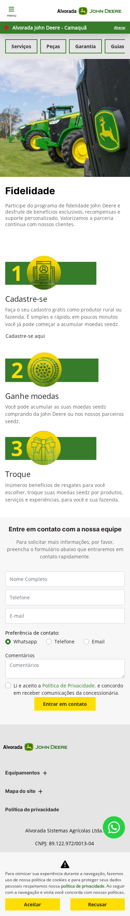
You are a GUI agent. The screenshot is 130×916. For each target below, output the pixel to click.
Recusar (97, 904)
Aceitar (32, 904)
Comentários (20, 655)
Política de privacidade (32, 809)
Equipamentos (22, 773)
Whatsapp (25, 641)
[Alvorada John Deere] (90, 11)
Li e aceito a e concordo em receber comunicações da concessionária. (68, 689)
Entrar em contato (65, 704)
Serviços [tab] (21, 46)
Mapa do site (20, 791)
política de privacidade (82, 886)
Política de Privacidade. (69, 685)
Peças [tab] (53, 46)
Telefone (64, 641)
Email (98, 641)
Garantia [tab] (85, 46)
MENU (11, 15)
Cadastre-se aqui (25, 336)
